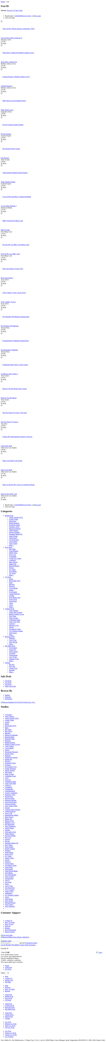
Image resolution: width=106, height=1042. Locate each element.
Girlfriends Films (14, 620)
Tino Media (13, 571)
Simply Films (9, 858)
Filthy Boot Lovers (7, 110)
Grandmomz (9, 789)
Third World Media (11, 871)
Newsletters (15, 945)
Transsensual (13, 655)
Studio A (8, 862)
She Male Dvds (10, 646)
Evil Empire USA (11, 767)
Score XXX (13, 599)
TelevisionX (13, 538)
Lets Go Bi (12, 640)
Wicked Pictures (10, 903)
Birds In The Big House (9, 398)
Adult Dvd (8, 967)
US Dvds (8, 577)
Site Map (8, 982)
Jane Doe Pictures (11, 802)
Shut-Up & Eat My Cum (9, 494)
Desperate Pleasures (11, 752)
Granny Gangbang (11, 793)
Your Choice (13, 543)
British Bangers (14, 523)
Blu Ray (12, 664)
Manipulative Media (11, 815)
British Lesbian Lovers (16, 614)
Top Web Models (10, 875)
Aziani (7, 722)
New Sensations (10, 826)
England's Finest (14, 525)
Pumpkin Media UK (15, 534)
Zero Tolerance (10, 906)
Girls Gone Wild (14, 622)
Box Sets (12, 666)
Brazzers (12, 586)
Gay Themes (9, 1037)
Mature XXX (9, 821)
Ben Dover (12, 521)
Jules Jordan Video (11, 806)
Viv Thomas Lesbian (16, 631)
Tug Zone (8, 882)
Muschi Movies (14, 566)
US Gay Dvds (9, 1027)
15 (30, 16)
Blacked (11, 584)
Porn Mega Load (14, 597)
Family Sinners (10, 770)
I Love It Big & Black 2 (8, 206)
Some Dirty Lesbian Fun (9, 62)
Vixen (11, 605)
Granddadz (12, 556)
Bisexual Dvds (10, 637)
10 (22, 16)
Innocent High (9, 798)
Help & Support (30, 945)
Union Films (13, 542)
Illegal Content (10, 932)
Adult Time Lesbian (15, 612)
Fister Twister (13, 618)
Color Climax (9, 746)
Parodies (12, 670)
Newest (9, 10)
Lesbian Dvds (9, 609)
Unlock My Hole (6, 446)
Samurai (7, 850)
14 (29, 16)
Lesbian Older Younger (12, 809)
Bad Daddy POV (14, 581)
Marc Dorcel (13, 562)
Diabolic (8, 755)
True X (7, 880)
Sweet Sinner (9, 863)
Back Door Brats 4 (7, 278)
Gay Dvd (8, 969)
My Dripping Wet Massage (10, 326)
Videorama (8, 893)
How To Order (10, 922)
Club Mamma (13, 551)
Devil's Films (9, 754)
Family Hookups (10, 769)
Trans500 (12, 653)
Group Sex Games (15, 558)
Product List (9, 980)
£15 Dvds (8, 682)
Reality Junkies (10, 849)
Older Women (13, 530)
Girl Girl (8, 780)
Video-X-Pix (9, 891)
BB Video (12, 549)
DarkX (11, 590)
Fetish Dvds (9, 1016)
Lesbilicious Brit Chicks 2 (9, 374)
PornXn (7, 839)
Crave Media (13, 588)
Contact (22, 945)
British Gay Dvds (10, 1024)
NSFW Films (9, 828)
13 (27, 16)
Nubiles (11, 596)
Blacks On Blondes (11, 735)
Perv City (8, 837)
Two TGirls (13, 657)
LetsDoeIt (12, 560)
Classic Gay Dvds (11, 1035)
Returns (7, 928)
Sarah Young (13, 536)
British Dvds (9, 516)
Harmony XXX (14, 527)
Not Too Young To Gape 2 (9, 422)
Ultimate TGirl (14, 659)
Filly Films (12, 616)
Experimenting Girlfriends (9, 350)
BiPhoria (12, 638)
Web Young (13, 633)
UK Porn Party (14, 540)
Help (6, 976)
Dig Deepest (5, 158)
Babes (11, 579)
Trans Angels (13, 651)
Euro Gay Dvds (10, 1026)
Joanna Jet (12, 650)
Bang (11, 583)
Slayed (11, 627)
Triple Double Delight (8, 182)
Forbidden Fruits (10, 776)
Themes (7, 663)
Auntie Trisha (13, 519)
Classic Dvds (9, 1015)
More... (11, 545)
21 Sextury (8, 715)
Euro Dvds (8, 547)
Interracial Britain (14, 529)
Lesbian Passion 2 (7, 86)
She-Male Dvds (10, 1009)
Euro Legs (12, 555)
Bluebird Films (10, 739)
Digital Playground (11, 757)
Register (8, 945)
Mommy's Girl (14, 625)
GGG (7, 778)
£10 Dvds (8, 681)
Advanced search (31, 943)
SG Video (12, 569)
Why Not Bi (13, 642)
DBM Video (13, 553)
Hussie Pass (9, 796)
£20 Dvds (8, 684)
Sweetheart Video (15, 629)
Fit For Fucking (6, 134)
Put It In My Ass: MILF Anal (10, 254)
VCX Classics (9, 890)
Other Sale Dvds (10, 686)
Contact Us (8, 920)
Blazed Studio (9, 737)
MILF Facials (5, 230)
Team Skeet (13, 601)
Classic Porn (13, 668)
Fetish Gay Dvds (10, 1033)
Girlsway (12, 623)
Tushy (11, 603)
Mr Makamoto (9, 824)
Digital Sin (8, 759)
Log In (3, 945)
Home (3, 2)
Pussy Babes (9, 847)
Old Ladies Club (10, 832)
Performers (8, 699)
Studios (7, 695)
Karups (7, 808)
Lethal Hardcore (14, 594)
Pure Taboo (9, 845)
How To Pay (9, 924)
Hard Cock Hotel (6, 470)
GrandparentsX (10, 791)
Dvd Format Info (10, 930)
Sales (21, 10)
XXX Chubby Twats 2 (8, 302)
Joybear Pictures (10, 804)
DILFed (7, 761)
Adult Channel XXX (16, 517)
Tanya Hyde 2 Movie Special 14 (11, 38)
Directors (8, 697)
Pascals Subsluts (14, 532)
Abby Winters (13, 610)
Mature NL (12, 564)
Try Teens (12, 573)
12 (25, 16)
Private (11, 568)
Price (17, 10)
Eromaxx (8, 765)
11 (24, 16)
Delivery (8, 926)
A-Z (13, 10)
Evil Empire (13, 592)
